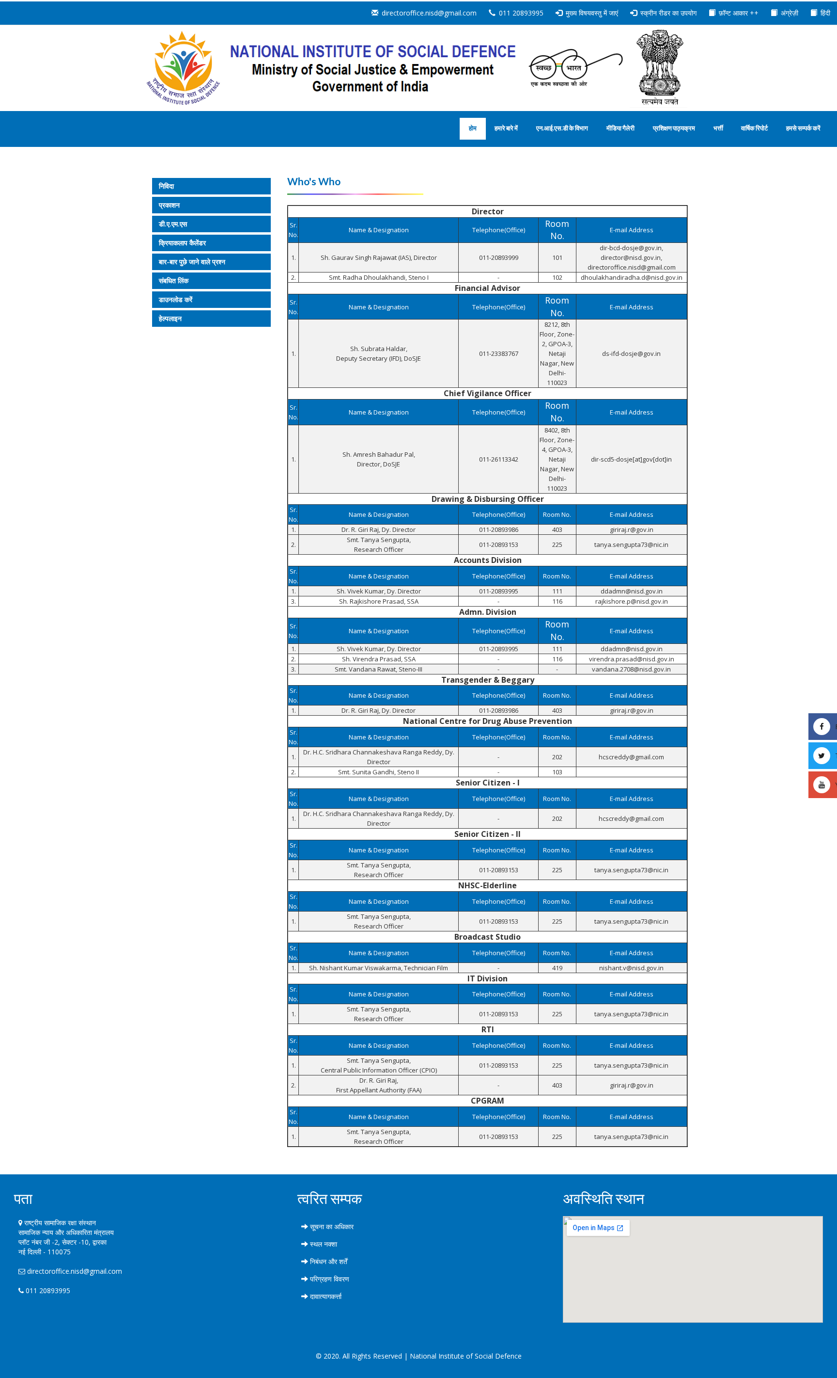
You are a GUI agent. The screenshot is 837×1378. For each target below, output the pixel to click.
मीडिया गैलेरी (620, 128)
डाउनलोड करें (175, 299)
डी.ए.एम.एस (173, 223)
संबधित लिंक (173, 280)
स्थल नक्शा (322, 1244)
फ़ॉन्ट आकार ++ (739, 12)
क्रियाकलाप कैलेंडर (182, 242)
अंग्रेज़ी (789, 12)
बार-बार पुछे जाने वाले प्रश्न (192, 261)
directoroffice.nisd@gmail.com (429, 12)
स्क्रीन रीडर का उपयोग (668, 12)
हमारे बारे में (506, 128)
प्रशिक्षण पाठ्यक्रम (674, 128)
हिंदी (825, 12)
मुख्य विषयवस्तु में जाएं (592, 12)
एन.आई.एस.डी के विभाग (562, 128)
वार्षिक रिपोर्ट (754, 128)
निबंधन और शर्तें (327, 1261)
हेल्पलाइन (170, 318)
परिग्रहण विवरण (328, 1278)
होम (473, 128)
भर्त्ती (718, 128)
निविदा (166, 186)
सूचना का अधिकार (331, 1226)
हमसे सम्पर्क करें (803, 128)
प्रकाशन (169, 204)
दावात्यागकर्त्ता (324, 1296)
